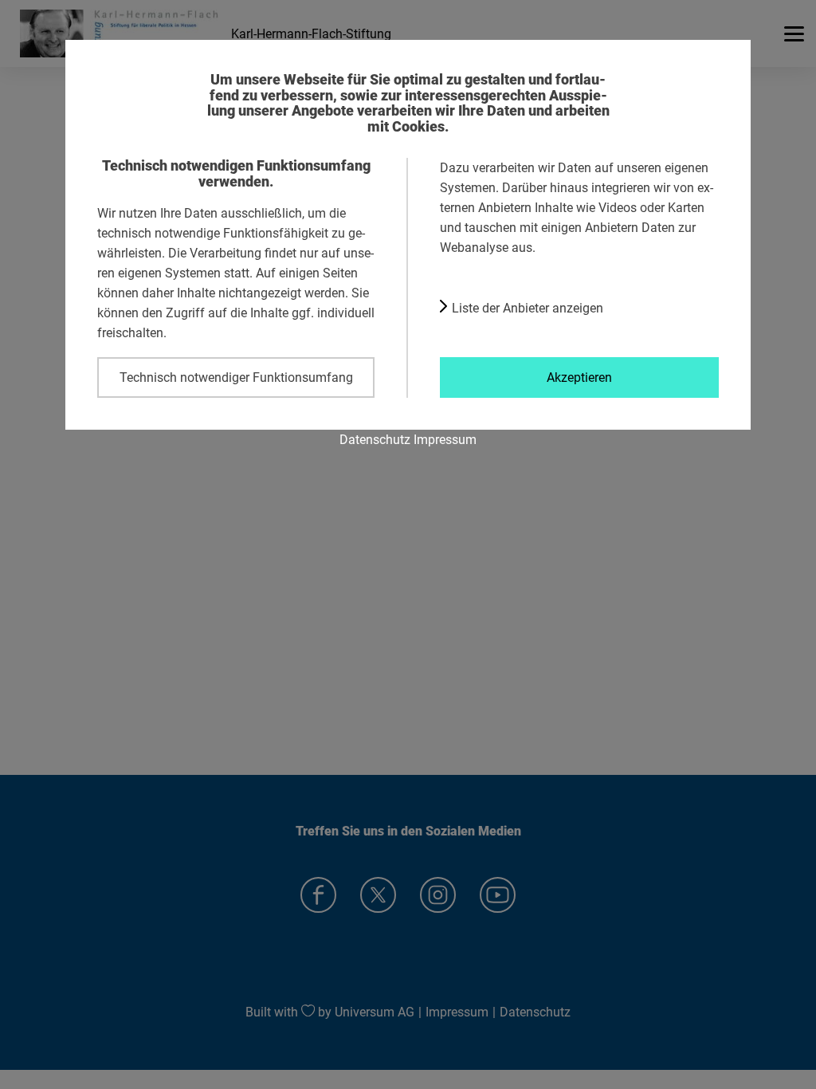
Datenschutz (374, 439)
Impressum (445, 439)
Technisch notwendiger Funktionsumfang (236, 377)
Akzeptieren (579, 377)
